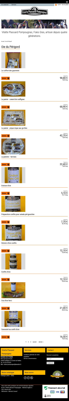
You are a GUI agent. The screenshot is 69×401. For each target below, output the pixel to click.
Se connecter (4, 4)
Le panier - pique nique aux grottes (14, 128)
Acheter (4, 78)
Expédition (26, 356)
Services (14, 4)
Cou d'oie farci (6, 300)
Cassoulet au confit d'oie (10, 329)
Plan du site (8, 389)
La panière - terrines (8, 157)
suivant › (35, 342)
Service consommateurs (30, 358)
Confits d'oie (5, 272)
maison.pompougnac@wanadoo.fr (12, 364)
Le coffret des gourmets (10, 70)
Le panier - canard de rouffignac (13, 99)
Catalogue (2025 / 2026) (7, 375)
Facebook (25, 377)
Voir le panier (65, 4)
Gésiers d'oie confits (8, 243)
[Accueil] (34, 10)
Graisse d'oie (6, 185)
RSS (31, 377)
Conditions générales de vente (32, 354)
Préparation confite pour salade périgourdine (17, 214)
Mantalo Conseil (12, 391)
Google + (28, 377)
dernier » (41, 342)
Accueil (2, 41)
